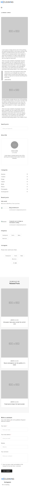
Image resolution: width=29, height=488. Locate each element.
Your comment (4, 451)
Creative (3, 176)
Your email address (6, 434)
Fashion (3, 181)
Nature (3, 186)
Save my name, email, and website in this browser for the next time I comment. (13, 465)
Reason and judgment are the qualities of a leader (14, 363)
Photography (4, 189)
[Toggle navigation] (1, 7)
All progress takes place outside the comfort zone (14, 322)
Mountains (5, 238)
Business (3, 174)
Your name (4, 426)
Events (13, 235)
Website (3, 443)
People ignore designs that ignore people (14, 404)
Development (5, 235)
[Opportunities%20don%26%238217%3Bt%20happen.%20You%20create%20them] (7, 269)
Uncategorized (4, 191)
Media (2, 184)
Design (2, 179)
